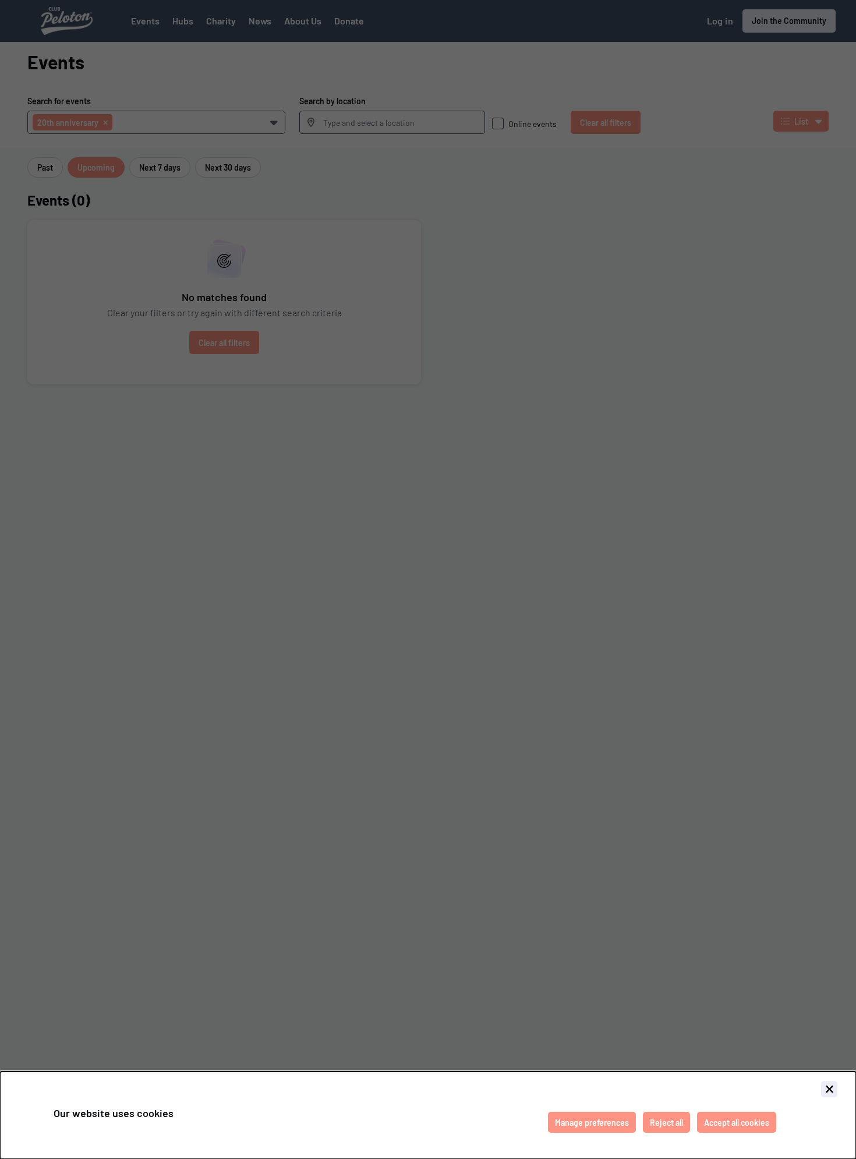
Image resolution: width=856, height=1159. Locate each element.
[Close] (829, 1089)
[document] (428, 1115)
